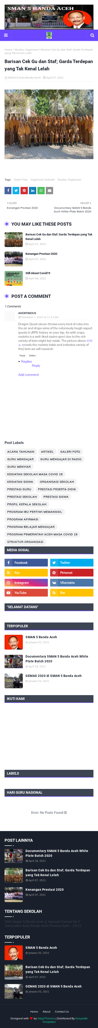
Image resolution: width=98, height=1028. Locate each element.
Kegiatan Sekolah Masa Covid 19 (35, 474)
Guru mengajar (20, 459)
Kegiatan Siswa (20, 481)
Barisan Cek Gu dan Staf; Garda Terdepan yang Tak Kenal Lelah (59, 237)
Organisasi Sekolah (43, 179)
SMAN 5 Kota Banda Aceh (24, 77)
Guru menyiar (19, 466)
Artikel (47, 451)
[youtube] (26, 593)
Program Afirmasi (22, 519)
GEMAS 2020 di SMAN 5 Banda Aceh (54, 676)
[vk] (71, 583)
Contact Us (62, 1011)
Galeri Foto (21, 179)
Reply (22, 355)
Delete (32, 355)
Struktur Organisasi (27, 49)
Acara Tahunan (20, 451)
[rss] (26, 572)
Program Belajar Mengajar (31, 526)
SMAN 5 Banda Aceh (41, 637)
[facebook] (26, 562)
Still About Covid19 (38, 273)
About (46, 1011)
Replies (26, 362)
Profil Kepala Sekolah (26, 504)
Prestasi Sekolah (22, 496)
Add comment (28, 375)
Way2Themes (46, 1018)
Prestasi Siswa (56, 496)
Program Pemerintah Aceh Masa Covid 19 (42, 534)
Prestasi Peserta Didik (57, 489)
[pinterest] (71, 572)
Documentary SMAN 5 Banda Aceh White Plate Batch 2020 (57, 659)
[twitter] (71, 562)
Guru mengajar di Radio (61, 459)
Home (8, 49)
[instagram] (26, 583)
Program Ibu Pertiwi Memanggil (34, 511)
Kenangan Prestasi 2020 (41, 253)
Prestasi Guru (19, 489)
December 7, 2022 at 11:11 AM (39, 317)
